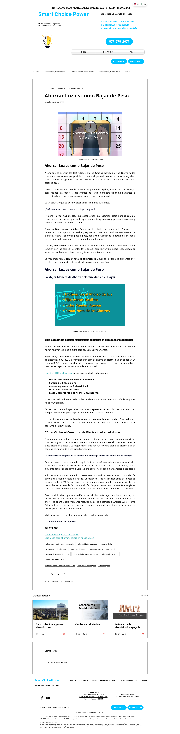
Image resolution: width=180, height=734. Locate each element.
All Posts (35, 72)
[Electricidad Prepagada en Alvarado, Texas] (50, 610)
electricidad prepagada (87, 544)
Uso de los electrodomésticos (83, 72)
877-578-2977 (52, 685)
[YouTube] (48, 698)
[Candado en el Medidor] (90, 610)
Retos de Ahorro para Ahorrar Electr (60, 566)
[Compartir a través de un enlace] (64, 574)
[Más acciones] (133, 88)
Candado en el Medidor (88, 624)
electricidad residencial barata (85, 554)
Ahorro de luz (107, 544)
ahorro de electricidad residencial (60, 544)
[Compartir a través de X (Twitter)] (52, 574)
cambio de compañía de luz (57, 554)
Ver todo (144, 595)
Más (126, 72)
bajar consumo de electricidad (102, 549)
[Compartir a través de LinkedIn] (58, 574)
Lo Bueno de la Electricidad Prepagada (127, 626)
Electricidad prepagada (86, 566)
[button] (144, 72)
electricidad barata (77, 549)
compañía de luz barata (56, 549)
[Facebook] (42, 698)
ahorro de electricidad (55, 559)
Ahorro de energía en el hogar (109, 72)
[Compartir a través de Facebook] (46, 574)
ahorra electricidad (110, 554)
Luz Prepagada (104, 566)
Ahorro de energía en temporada (55, 72)
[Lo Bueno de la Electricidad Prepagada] (129, 610)
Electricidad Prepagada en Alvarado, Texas (50, 626)
